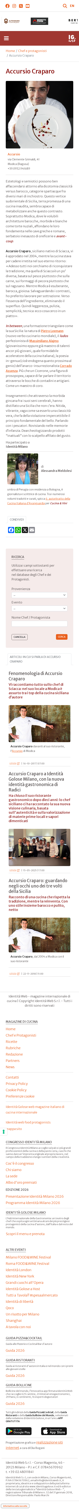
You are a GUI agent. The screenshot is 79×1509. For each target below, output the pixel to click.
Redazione (14, 1054)
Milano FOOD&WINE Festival (28, 1257)
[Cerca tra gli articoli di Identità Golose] (65, 6)
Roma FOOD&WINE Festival (27, 1263)
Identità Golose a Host (23, 1289)
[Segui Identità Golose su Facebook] (7, 6)
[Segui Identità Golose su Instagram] (14, 6)
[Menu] (6, 38)
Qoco (10, 1308)
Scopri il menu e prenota (25, 1234)
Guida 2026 (15, 1350)
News (10, 1067)
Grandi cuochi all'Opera (25, 1282)
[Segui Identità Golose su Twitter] (20, 6)
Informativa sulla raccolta (15, 1506)
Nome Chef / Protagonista (31, 617)
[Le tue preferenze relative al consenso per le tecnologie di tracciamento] (3, 1131)
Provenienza (21, 589)
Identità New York (20, 1276)
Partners (13, 1060)
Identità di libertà (19, 1301)
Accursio (17, 751)
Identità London (18, 1270)
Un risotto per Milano (22, 1314)
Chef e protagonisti (32, 51)
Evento (17, 602)
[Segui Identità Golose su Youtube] (27, 6)
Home (10, 51)
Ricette (11, 1041)
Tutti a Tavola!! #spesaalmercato (32, 1295)
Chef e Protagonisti (21, 1035)
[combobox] (39, 624)
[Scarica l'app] (19, 1431)
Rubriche (13, 1048)
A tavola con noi (18, 1327)
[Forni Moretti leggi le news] (38, 21)
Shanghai (14, 1320)
